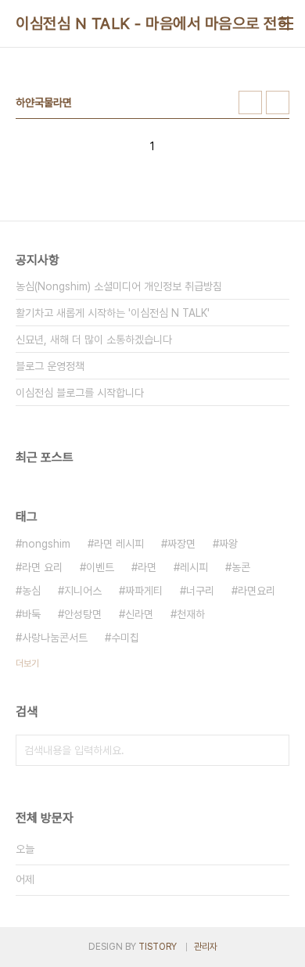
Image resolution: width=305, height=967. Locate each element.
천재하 (191, 614)
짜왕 (228, 543)
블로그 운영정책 (50, 366)
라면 (147, 567)
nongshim (46, 543)
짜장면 (181, 543)
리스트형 (277, 102)
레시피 (194, 567)
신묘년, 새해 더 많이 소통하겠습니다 (94, 339)
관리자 (205, 946)
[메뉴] (286, 23)
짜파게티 (144, 590)
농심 (31, 590)
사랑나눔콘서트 (55, 637)
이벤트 (100, 567)
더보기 (27, 663)
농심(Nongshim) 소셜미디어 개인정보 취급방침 (119, 286)
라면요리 (256, 590)
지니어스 (83, 590)
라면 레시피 (119, 543)
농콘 (240, 567)
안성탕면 (83, 614)
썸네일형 (250, 102)
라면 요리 (42, 567)
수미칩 (125, 637)
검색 (274, 750)
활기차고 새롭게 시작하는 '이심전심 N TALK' (113, 313)
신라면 (139, 614)
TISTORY (157, 946)
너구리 (200, 590)
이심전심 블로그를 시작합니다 (80, 392)
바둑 (31, 614)
